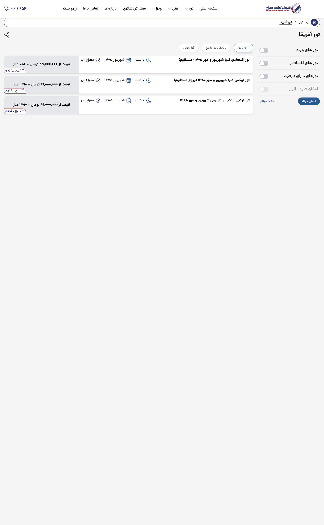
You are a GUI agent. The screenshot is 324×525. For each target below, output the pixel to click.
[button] (309, 101)
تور (301, 22)
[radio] (251, 45)
